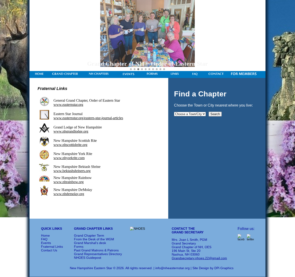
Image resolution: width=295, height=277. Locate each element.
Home (45, 235)
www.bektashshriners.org (72, 171)
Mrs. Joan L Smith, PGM (189, 239)
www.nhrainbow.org (68, 182)
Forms (78, 246)
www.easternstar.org (68, 105)
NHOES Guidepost (87, 257)
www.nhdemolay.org (68, 194)
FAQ (44, 239)
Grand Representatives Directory (98, 254)
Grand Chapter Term (89, 235)
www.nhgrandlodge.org (70, 131)
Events (46, 243)
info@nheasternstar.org (172, 268)
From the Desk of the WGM (94, 239)
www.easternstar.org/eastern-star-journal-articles (88, 118)
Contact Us (49, 250)
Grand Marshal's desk (90, 243)
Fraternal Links (52, 246)
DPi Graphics (223, 268)
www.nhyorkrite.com (69, 158)
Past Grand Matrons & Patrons (96, 250)
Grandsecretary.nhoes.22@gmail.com (199, 258)
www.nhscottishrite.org (70, 145)
